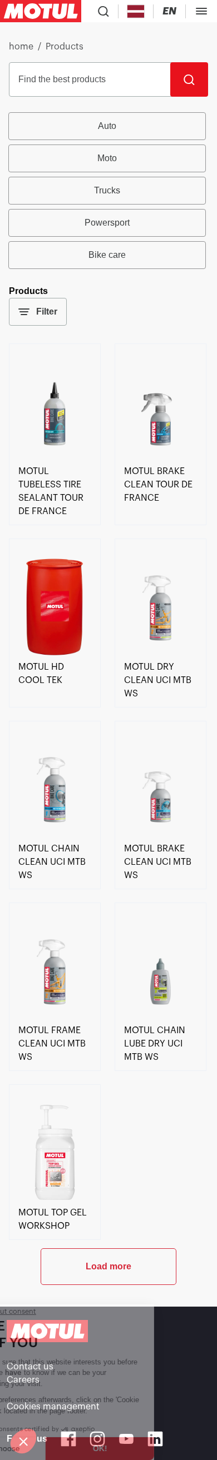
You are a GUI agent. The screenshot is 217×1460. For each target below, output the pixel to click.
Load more (108, 1266)
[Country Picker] (136, 11)
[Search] (189, 79)
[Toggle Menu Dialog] (201, 11)
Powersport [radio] (107, 222)
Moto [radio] (107, 158)
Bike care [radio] (107, 255)
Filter (46, 311)
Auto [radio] (107, 126)
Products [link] (64, 46)
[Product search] (103, 11)
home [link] (21, 46)
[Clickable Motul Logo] (40, 11)
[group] (108, 190)
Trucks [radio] (107, 190)
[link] (54, 458)
